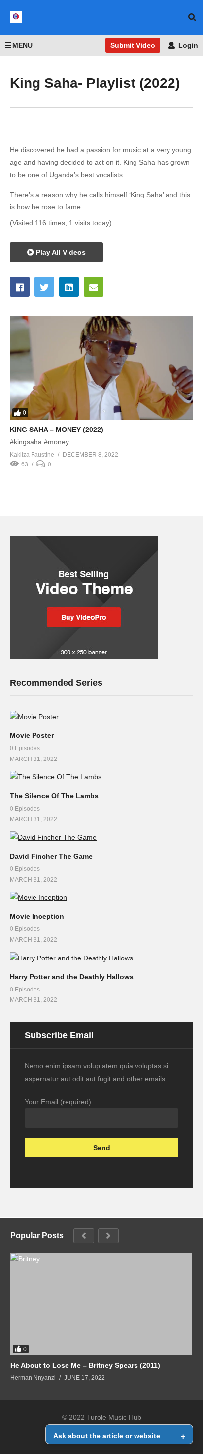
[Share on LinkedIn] (69, 287)
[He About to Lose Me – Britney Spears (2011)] (101, 1304)
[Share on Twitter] (44, 287)
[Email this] (93, 287)
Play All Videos (60, 252)
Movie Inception (37, 916)
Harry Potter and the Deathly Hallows (72, 977)
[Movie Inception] (101, 898)
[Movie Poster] (101, 717)
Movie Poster (32, 735)
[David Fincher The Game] (101, 837)
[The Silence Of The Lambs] (101, 777)
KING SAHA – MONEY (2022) (56, 429)
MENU (22, 45)
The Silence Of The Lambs (54, 796)
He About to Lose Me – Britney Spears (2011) (85, 1365)
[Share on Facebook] (20, 287)
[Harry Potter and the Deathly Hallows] (101, 958)
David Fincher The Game (51, 856)
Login (187, 45)
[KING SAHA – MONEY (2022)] (101, 367)
